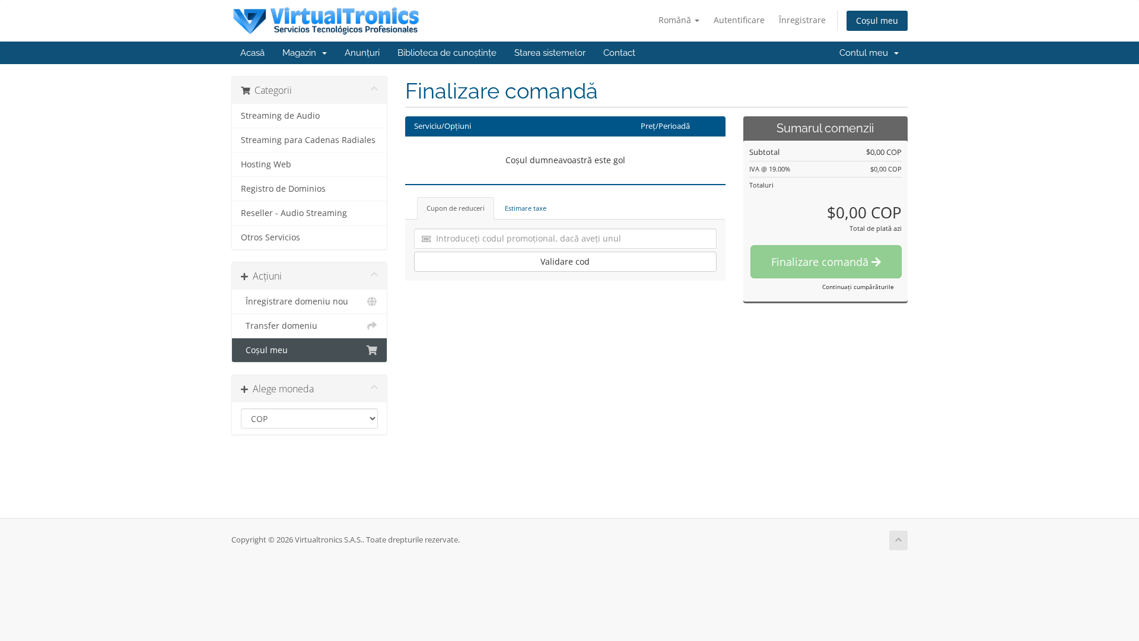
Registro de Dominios (283, 188)
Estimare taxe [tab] (525, 208)
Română (675, 20)
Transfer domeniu (279, 325)
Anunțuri (362, 52)
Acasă (252, 52)
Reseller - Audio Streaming (294, 213)
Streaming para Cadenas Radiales (308, 140)
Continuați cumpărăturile (858, 287)
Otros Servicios (270, 237)
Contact (619, 52)
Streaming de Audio (280, 115)
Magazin (301, 52)
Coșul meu (877, 20)
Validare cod (565, 261)
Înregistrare (802, 20)
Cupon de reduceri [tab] (456, 208)
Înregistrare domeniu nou (294, 301)
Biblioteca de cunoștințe (447, 52)
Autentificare (739, 20)
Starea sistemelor (550, 52)
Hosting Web (266, 164)
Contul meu (866, 52)
